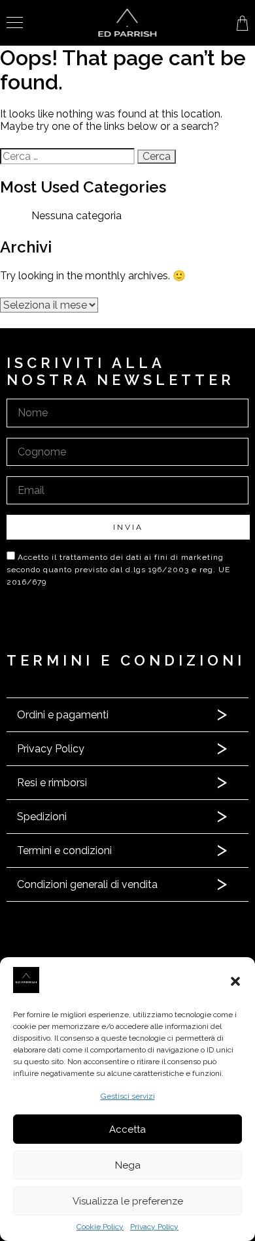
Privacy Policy (154, 1226)
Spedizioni (42, 816)
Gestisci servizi (128, 1096)
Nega (128, 1165)
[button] (235, 981)
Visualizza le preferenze (128, 1201)
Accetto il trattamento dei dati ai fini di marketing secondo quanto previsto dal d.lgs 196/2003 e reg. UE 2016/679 (118, 570)
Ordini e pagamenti (63, 715)
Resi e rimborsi (52, 782)
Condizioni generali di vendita (87, 884)
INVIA (128, 527)
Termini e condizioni (64, 850)
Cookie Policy (100, 1226)
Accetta (127, 1129)
